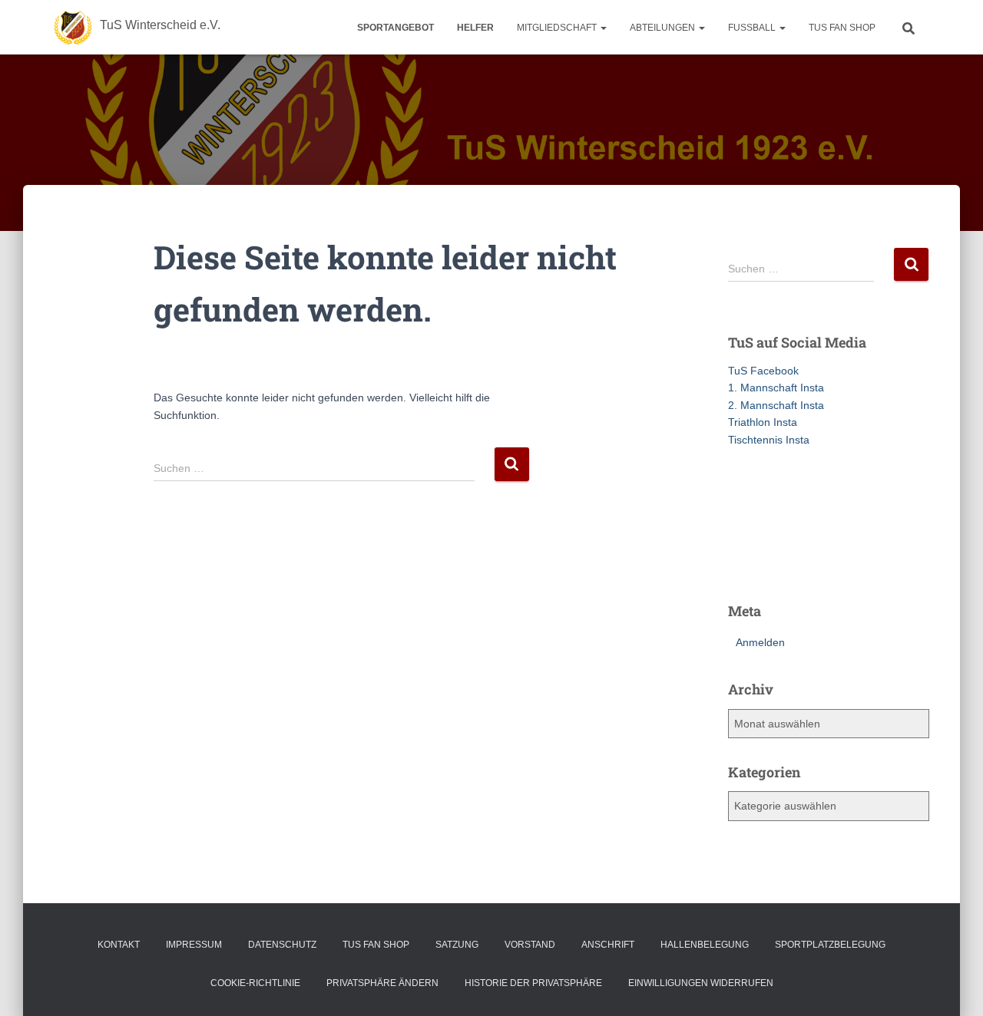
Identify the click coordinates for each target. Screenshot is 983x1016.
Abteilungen (663, 27)
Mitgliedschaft (558, 27)
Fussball (753, 27)
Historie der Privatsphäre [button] (533, 983)
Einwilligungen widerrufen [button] (700, 983)
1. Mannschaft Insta (776, 387)
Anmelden (760, 642)
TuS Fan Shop (842, 27)
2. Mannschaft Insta (776, 405)
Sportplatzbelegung (830, 944)
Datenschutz (282, 944)
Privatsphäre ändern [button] (382, 983)
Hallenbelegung (704, 944)
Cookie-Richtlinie (255, 983)
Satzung (456, 944)
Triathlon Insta (762, 422)
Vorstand (530, 944)
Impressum (194, 944)
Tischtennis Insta (768, 440)
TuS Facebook (763, 371)
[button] (603, 27)
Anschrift (607, 944)
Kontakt (119, 944)
